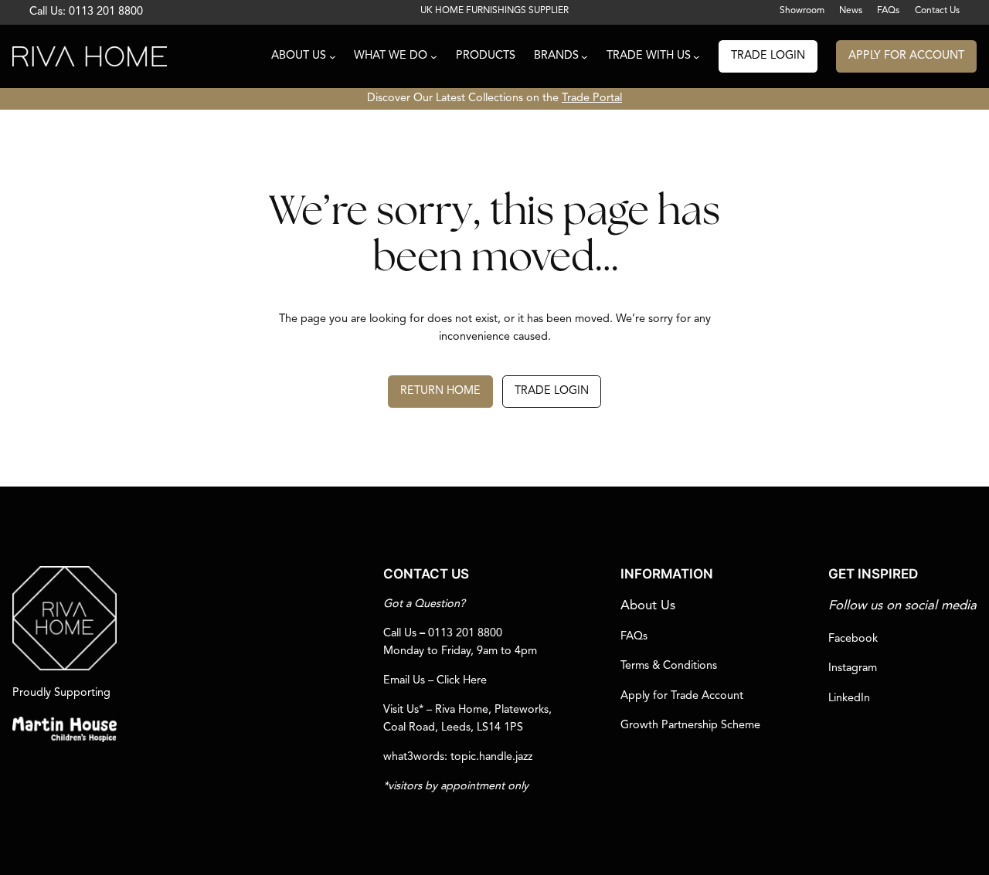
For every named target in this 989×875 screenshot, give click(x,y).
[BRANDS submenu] (584, 56)
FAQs (633, 637)
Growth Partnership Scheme (690, 725)
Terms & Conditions (668, 666)
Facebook (853, 639)
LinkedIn (849, 698)
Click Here (462, 681)
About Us (647, 605)
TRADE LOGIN (768, 56)
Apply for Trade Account (681, 696)
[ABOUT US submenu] (332, 56)
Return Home (440, 391)
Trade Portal (592, 98)
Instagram (852, 668)
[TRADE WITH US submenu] (696, 56)
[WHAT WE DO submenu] (433, 56)
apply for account (906, 56)
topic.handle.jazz (491, 757)
